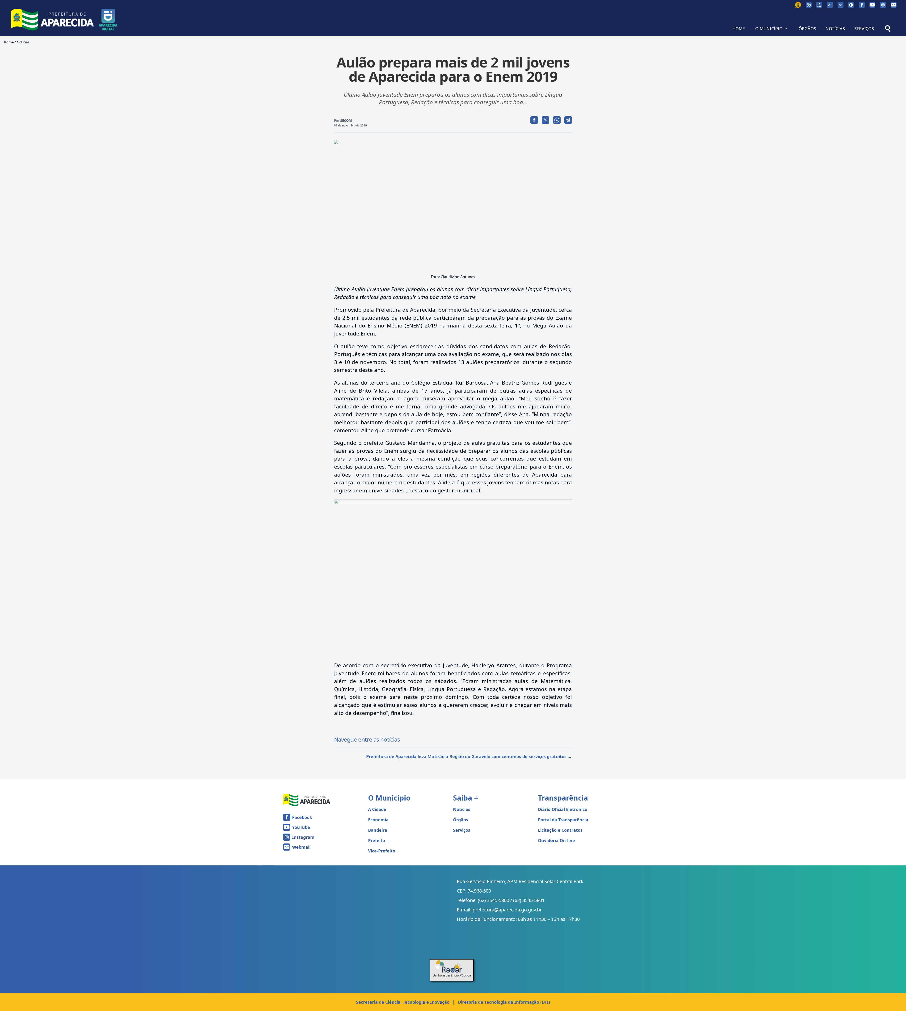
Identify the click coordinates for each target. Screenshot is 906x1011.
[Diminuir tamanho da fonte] (830, 5)
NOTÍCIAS (835, 28)
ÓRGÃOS (807, 28)
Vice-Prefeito (381, 851)
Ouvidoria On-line (556, 840)
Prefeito (376, 840)
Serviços (461, 830)
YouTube (301, 827)
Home (9, 42)
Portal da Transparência (563, 819)
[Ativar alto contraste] (851, 5)
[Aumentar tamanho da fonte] (840, 5)
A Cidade (377, 809)
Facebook (302, 817)
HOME (738, 28)
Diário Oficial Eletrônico (562, 809)
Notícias (23, 42)
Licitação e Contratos (560, 830)
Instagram (303, 837)
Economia (378, 819)
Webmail (301, 847)
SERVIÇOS (864, 28)
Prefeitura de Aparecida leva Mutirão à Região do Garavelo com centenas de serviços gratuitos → (469, 756)
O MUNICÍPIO (769, 28)
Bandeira (377, 830)
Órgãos (460, 819)
